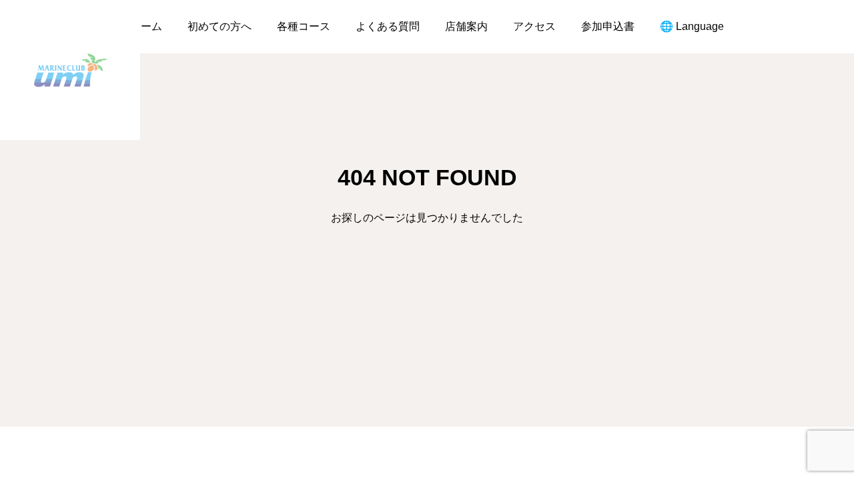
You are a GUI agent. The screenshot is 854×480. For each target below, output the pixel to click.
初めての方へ (219, 26)
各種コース (303, 26)
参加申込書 (607, 26)
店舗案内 (466, 26)
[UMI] (70, 70)
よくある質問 (388, 26)
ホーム (146, 26)
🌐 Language (692, 26)
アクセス (534, 26)
